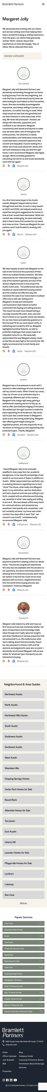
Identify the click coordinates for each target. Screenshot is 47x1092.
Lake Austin (9, 942)
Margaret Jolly (22, 165)
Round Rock (11, 799)
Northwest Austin (13, 694)
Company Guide (26, 1056)
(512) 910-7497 (11, 1044)
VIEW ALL (23, 903)
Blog (21, 1052)
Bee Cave (9, 895)
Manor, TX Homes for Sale (14, 1005)
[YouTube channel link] (15, 1080)
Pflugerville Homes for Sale (18, 863)
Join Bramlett (8, 1060)
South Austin (11, 726)
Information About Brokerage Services (31, 1065)
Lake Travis (9, 923)
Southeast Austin (13, 747)
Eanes (7, 936)
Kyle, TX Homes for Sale (13, 992)
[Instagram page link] (4, 1080)
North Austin (11, 704)
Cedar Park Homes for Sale (18, 789)
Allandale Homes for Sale (17, 810)
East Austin (10, 831)
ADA (4, 1064)
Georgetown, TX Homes (13, 980)
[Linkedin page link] (11, 1080)
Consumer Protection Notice (31, 1060)
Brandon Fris (23, 618)
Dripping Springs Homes (17, 778)
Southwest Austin (13, 736)
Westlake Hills (12, 768)
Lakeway (9, 884)
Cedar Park (9, 967)
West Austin (11, 757)
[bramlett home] (13, 4)
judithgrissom (23, 463)
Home (5, 1052)
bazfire (23, 262)
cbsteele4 (23, 379)
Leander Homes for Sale (17, 852)
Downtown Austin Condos (14, 929)
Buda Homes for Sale (12, 961)
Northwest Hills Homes (16, 715)
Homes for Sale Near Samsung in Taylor (19, 1011)
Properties (7, 1071)
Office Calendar (9, 1056)
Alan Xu (23, 194)
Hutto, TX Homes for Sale (13, 986)
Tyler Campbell (23, 83)
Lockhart (9, 873)
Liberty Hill (10, 842)
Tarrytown (10, 821)
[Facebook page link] (7, 1080)
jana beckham (23, 552)
